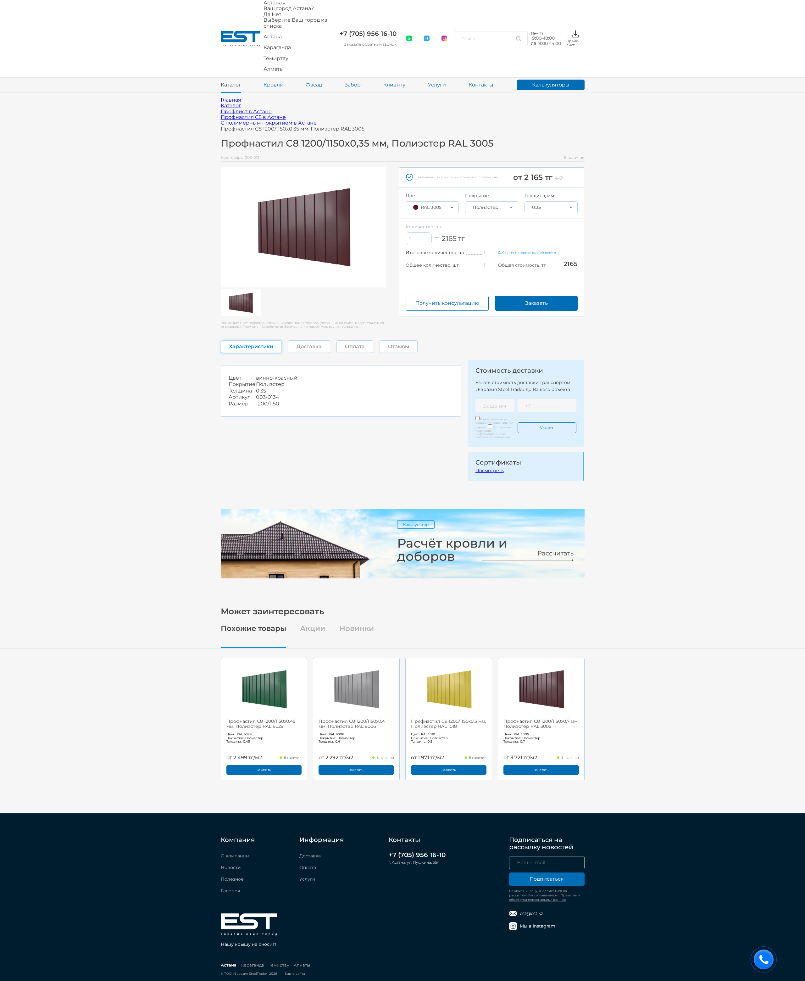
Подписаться (547, 879)
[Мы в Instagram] (445, 39)
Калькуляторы (550, 85)
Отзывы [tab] (398, 346)
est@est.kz (531, 913)
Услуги (437, 85)
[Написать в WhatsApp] (409, 39)
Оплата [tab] (355, 346)
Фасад (314, 85)
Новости (231, 867)
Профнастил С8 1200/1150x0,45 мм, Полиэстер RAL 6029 (260, 724)
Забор (353, 85)
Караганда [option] (277, 47)
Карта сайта (295, 974)
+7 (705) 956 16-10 (368, 33)
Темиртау (279, 964)
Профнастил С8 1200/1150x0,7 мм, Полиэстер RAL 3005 (541, 724)
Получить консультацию (447, 303)
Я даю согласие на (494, 423)
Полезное (232, 879)
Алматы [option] (274, 69)
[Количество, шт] (419, 239)
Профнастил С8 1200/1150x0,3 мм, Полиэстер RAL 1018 (448, 724)
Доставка (310, 856)
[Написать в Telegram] (427, 39)
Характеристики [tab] (251, 346)
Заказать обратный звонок (370, 44)
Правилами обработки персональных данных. (544, 897)
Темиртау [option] (276, 58)
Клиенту (394, 85)
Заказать (536, 303)
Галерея (230, 891)
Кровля (273, 85)
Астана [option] (273, 37)
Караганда (252, 964)
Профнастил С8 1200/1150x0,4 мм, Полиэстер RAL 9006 (352, 724)
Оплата (307, 867)
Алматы (302, 964)
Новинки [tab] (356, 628)
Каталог (231, 85)
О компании (235, 856)
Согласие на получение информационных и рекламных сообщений (493, 432)
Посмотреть (489, 470)
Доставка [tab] (309, 346)
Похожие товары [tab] (253, 628)
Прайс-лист (572, 43)
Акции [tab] (312, 628)
